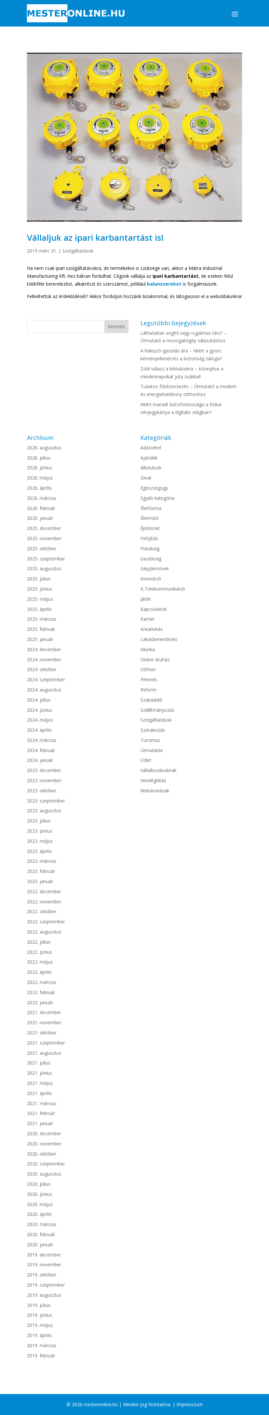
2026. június (39, 467)
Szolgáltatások (77, 251)
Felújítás (149, 538)
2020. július (39, 1184)
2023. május (40, 841)
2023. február (41, 871)
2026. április (39, 488)
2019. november (44, 1264)
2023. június (39, 831)
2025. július (39, 578)
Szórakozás (152, 730)
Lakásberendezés (158, 639)
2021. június (39, 1073)
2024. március (41, 740)
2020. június (39, 1194)
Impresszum (189, 1404)
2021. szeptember (46, 1043)
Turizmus (150, 740)
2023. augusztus (44, 810)
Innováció (150, 578)
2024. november (44, 659)
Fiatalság (149, 548)
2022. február (41, 992)
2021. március (41, 1103)
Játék (145, 599)
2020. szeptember (46, 1163)
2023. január (40, 881)
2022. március (41, 982)
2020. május (40, 1204)
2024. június (39, 710)
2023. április (39, 851)
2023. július (39, 821)
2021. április (39, 1093)
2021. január (40, 1123)
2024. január (40, 760)
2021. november (44, 1022)
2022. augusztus (44, 932)
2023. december (44, 770)
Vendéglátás (153, 780)
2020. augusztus (44, 1174)
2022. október (41, 911)
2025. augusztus (44, 568)
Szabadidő (151, 700)
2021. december (44, 1012)
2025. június (39, 589)
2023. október (41, 790)
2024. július (39, 700)
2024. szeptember (46, 679)
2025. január (40, 639)
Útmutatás (151, 750)
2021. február (41, 1113)
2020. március (41, 1224)
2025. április (39, 609)
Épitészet (150, 528)
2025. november (44, 538)
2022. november (44, 901)
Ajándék (148, 458)
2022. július (39, 942)
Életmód (149, 518)
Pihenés (148, 679)
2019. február (41, 1355)
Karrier (147, 619)
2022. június (39, 952)
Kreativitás (151, 629)
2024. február (41, 750)
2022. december (44, 891)
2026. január (40, 518)
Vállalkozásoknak (158, 770)
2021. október (41, 1032)
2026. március (41, 498)
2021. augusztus (44, 1053)
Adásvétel (150, 447)
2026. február (41, 508)
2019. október (41, 1275)
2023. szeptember (46, 801)
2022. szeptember (46, 921)
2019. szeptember (46, 1285)
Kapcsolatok (153, 609)
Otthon (147, 669)
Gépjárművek (154, 568)
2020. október (41, 1154)
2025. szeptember (46, 559)
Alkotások (150, 467)
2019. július (39, 1305)
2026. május (40, 478)
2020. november (44, 1144)
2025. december (44, 528)
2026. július (39, 458)
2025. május (40, 599)
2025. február (41, 629)
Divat (146, 478)
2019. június (39, 1315)
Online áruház (155, 659)
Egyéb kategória (157, 498)
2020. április (39, 1214)
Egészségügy (154, 488)
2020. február (41, 1234)
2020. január (40, 1244)
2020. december (44, 1133)
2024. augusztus (44, 690)
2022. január (40, 1002)
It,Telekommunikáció (162, 589)
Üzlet (145, 760)
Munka (147, 649)
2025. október (41, 548)
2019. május (40, 1325)
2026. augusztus (44, 447)
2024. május (40, 720)
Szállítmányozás (157, 710)
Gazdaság (150, 559)
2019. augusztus (44, 1295)
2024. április (39, 730)
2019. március (41, 1345)
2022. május (40, 962)
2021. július (39, 1063)
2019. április (39, 1335)
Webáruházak (154, 790)
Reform (148, 690)
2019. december (44, 1255)
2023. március (41, 861)
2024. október (41, 669)
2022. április (39, 972)
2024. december (44, 649)
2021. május (40, 1083)
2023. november (44, 780)
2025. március (41, 619)
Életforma (150, 508)
